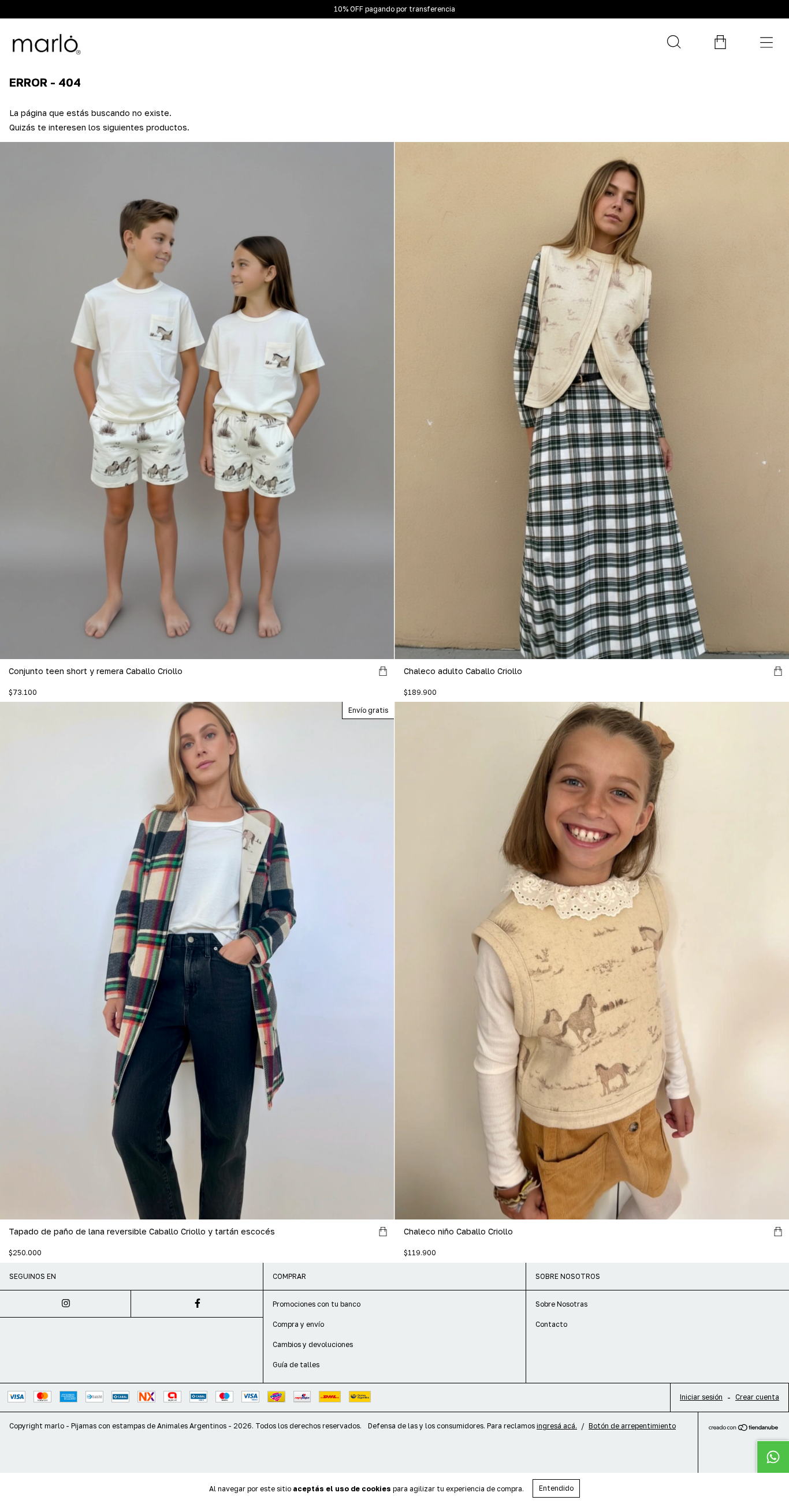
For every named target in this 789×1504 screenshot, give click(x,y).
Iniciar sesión (701, 1397)
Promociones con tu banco (316, 1304)
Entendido (556, 1488)
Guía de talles (296, 1364)
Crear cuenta (757, 1397)
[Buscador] (673, 42)
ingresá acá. (557, 1425)
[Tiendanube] (744, 1428)
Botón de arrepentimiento (632, 1425)
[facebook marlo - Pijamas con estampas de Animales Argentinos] (197, 1303)
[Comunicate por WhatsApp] (773, 1457)
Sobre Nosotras (561, 1304)
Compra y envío (298, 1324)
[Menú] (766, 42)
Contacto (551, 1324)
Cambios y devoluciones (313, 1344)
